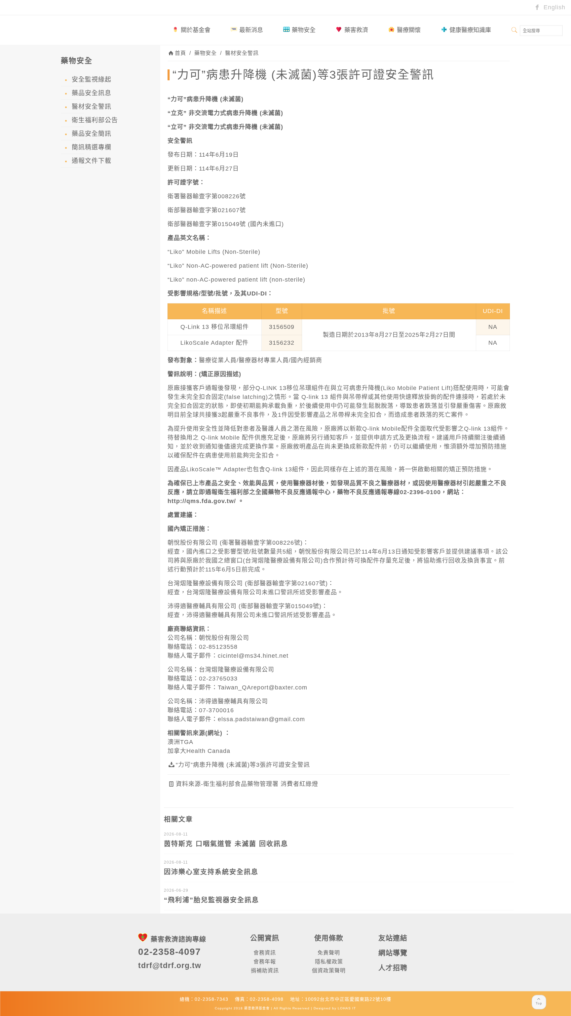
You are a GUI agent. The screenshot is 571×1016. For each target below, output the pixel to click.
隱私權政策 (329, 961)
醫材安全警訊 (242, 53)
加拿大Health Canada (199, 751)
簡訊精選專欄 (91, 147)
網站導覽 (392, 953)
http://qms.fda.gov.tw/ (202, 501)
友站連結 (392, 938)
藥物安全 (205, 53)
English (553, 7)
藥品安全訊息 (91, 93)
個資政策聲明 (329, 970)
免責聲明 (329, 953)
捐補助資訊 (265, 970)
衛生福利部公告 (95, 120)
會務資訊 (264, 953)
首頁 (180, 53)
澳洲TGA (180, 742)
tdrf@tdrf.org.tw (169, 965)
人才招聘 (392, 967)
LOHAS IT (347, 1008)
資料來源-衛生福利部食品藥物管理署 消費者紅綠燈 (247, 784)
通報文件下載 (91, 160)
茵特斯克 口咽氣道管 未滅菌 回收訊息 (226, 843)
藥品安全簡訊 (91, 133)
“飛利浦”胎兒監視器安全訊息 (211, 900)
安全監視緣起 (91, 79)
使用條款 (328, 938)
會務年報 (264, 961)
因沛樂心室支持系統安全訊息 (211, 872)
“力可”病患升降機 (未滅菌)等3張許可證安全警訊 (243, 765)
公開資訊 (264, 938)
